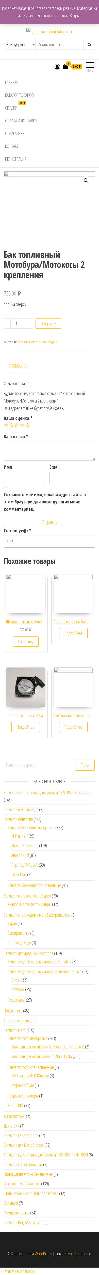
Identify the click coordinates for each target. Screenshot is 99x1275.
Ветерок (17, 989)
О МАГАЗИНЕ (14, 133)
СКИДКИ (15, 106)
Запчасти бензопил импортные (31, 827)
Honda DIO (15, 1105)
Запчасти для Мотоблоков (24, 1145)
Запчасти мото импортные (27, 1038)
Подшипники (13, 1011)
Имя (8, 467)
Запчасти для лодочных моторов (28, 953)
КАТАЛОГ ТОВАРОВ (19, 95)
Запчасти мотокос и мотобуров (37, 341)
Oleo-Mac (18, 874)
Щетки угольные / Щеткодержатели (31, 1193)
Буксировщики (18, 933)
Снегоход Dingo (19, 942)
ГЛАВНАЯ (11, 82)
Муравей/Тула (22, 1085)
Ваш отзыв (16, 436)
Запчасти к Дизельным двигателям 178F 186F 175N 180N (46, 1155)
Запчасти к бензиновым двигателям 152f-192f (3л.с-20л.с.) (47, 792)
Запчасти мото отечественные (31, 1067)
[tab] (22, 366)
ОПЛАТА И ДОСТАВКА (21, 120)
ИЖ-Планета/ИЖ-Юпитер (30, 1075)
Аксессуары (16, 1000)
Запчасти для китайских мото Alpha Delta (41, 1056)
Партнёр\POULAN (24, 865)
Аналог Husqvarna (24, 845)
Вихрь (16, 980)
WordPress (43, 1253)
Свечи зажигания (17, 1020)
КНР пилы (18, 836)
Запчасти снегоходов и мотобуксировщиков (37, 915)
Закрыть (76, 16)
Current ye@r (17, 530)
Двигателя (11, 1126)
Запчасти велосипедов (21, 809)
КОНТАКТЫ (13, 146)
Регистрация (16, 159)
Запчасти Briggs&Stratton (22, 1222)
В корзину (48, 324)
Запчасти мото (15, 1030)
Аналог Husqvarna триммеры (29, 904)
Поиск (84, 765)
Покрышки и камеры (23, 1096)
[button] (17, 1271)
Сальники (11, 1203)
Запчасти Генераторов (21, 1135)
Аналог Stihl (20, 855)
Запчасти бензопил (18, 819)
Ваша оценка (18, 418)
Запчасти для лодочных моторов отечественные (44, 971)
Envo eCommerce (78, 1253)
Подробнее (73, 633)
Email (54, 467)
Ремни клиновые (16, 1213)
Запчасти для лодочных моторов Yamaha (39, 962)
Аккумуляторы (14, 1116)
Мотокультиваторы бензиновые (28, 1174)
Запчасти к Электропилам (23, 1164)
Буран (12, 923)
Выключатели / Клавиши (22, 1183)
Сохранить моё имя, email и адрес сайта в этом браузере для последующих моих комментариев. (45, 501)
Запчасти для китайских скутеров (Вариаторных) (47, 1047)
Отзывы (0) (18, 366)
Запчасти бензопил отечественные (34, 885)
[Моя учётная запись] (57, 66)
